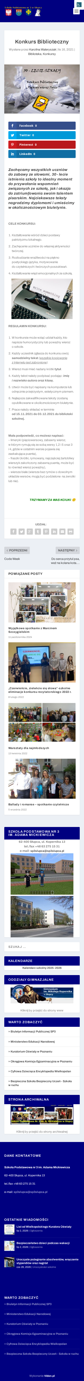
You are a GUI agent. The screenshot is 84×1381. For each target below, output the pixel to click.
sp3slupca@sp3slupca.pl (47, 850)
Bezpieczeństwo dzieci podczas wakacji (43, 1243)
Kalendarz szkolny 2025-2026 (42, 967)
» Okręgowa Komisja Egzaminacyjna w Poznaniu (40, 1061)
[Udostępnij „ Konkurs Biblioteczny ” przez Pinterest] (46, 532)
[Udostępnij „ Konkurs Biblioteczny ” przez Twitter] (22, 532)
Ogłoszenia (36, 1230)
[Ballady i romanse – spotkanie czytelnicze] (42, 779)
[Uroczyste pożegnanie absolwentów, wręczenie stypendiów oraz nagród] (9, 1262)
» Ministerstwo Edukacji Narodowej (31, 1041)
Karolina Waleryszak (42, 49)
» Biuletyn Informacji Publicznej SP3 (32, 1031)
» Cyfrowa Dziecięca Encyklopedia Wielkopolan (39, 1071)
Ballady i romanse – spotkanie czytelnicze (39, 804)
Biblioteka (34, 54)
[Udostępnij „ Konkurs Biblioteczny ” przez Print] (70, 532)
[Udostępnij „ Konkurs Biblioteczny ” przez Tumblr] (38, 532)
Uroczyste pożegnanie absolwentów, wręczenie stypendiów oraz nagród (47, 1261)
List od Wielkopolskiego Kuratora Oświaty (44, 1226)
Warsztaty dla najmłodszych (28, 748)
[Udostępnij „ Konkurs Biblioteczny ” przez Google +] (30, 532)
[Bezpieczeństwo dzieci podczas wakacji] (9, 1246)
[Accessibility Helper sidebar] (79, 5)
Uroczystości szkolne (44, 1267)
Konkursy (49, 54)
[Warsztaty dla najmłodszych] (42, 722)
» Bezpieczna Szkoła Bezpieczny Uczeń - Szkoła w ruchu (41, 1353)
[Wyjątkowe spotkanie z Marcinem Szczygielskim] (42, 602)
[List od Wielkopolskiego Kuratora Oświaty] (9, 1229)
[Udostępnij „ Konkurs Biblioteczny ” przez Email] (62, 532)
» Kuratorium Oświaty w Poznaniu (30, 1051)
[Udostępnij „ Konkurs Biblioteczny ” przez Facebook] (13, 532)
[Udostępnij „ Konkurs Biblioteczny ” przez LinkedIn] (54, 532)
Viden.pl (49, 1376)
